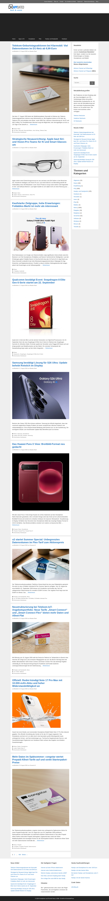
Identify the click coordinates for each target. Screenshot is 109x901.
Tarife (17, 671)
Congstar (16, 846)
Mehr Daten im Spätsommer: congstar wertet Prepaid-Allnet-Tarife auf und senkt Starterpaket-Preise (39, 759)
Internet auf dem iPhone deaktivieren (52, 867)
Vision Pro (32, 194)
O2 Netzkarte (78, 121)
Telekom (22, 671)
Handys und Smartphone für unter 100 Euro (84, 867)
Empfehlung (77, 186)
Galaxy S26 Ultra (18, 435)
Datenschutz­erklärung (89, 1)
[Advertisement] (54, 24)
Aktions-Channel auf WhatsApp (83, 68)
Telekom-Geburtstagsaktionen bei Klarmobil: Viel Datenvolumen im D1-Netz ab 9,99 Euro (85, 134)
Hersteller (76, 196)
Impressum (80, 1)
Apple (15, 193)
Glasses (19, 194)
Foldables (16, 271)
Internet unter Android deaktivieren (51, 870)
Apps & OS (21, 39)
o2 (14, 598)
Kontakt (61, 1)
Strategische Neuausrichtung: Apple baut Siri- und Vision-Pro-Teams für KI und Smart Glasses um (39, 142)
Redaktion (77, 213)
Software (76, 218)
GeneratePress (70, 898)
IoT (14, 671)
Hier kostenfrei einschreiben (83, 62)
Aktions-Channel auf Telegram (83, 71)
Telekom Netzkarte (79, 115)
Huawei (16, 529)
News (97, 1)
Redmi (19, 746)
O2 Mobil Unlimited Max (22, 598)
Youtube (76, 226)
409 (20, 854)
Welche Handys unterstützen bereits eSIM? (54, 873)
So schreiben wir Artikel (70, 1)
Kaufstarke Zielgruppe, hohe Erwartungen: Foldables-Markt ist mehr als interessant (83, 148)
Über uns (56, 1)
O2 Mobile (31, 598)
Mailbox (76, 205)
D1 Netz (16, 130)
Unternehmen (25, 194)
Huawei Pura (21, 531)
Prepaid (19, 844)
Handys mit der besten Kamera (80, 878)
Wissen (76, 224)
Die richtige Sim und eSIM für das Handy (53, 878)
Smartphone (31, 39)
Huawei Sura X (29, 531)
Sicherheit (77, 216)
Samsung (19, 433)
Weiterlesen (33, 124)
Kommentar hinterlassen (20, 132)
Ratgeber (76, 210)
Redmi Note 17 (21, 748)
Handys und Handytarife (51, 39)
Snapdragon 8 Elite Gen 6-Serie (35, 354)
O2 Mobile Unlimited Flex (40, 598)
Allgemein (76, 180)
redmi (15, 748)
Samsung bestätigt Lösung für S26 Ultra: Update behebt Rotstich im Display (84, 161)
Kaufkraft (22, 271)
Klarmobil (21, 130)
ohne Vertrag (36, 130)
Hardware (64, 39)
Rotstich (25, 435)
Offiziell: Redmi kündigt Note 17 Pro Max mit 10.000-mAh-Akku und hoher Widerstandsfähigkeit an (37, 683)
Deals (15, 128)
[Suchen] (92, 83)
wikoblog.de (74, 887)
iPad (75, 202)
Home (13, 39)
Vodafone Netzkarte (79, 118)
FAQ (40, 39)
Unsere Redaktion (48, 1)
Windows (76, 221)
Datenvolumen (32, 846)
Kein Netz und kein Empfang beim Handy (53, 876)
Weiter (25, 854)
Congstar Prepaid (23, 846)
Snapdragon (23, 354)
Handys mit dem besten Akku (80, 870)
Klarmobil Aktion (28, 130)
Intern (75, 199)
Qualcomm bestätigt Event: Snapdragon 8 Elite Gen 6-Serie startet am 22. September (85, 155)
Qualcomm (16, 354)
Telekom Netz (43, 130)
